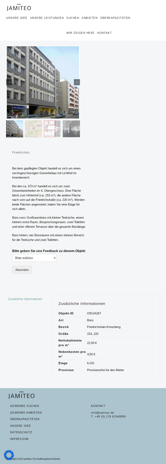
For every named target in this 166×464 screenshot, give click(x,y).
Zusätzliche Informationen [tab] (25, 299)
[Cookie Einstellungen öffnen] (9, 459)
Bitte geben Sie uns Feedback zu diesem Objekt (48, 251)
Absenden (22, 269)
